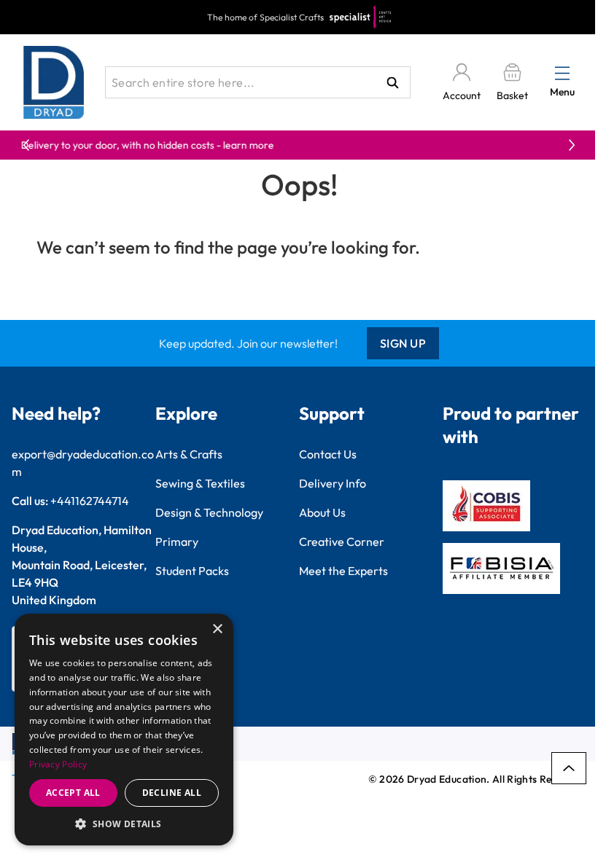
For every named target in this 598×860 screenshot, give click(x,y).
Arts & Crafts (188, 454)
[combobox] (258, 82)
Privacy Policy (58, 764)
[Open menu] (562, 73)
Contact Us (328, 454)
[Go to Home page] (54, 82)
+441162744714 (89, 500)
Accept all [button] (73, 792)
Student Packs (192, 570)
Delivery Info (332, 483)
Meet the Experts (343, 570)
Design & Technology (209, 512)
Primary (176, 541)
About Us (322, 512)
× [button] (216, 629)
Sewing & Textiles (200, 483)
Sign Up (403, 343)
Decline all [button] (171, 792)
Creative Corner (341, 541)
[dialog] (124, 729)
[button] (124, 823)
